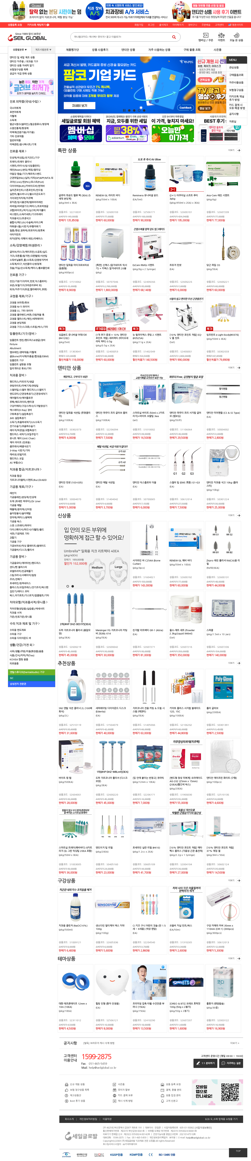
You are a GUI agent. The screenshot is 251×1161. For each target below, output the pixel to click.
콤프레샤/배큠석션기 (20, 446)
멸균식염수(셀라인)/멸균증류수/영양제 (29, 124)
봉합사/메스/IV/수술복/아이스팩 (26, 222)
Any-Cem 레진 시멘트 (218, 195)
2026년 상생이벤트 (127, 129)
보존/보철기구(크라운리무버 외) (26, 285)
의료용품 (14, 663)
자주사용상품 (236, 82)
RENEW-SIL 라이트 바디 (108, 195)
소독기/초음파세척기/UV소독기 (26, 422)
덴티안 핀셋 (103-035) (71, 482)
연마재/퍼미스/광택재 (21, 517)
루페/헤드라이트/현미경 (22, 402)
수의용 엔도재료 (18, 630)
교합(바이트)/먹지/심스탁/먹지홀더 (28, 210)
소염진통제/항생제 (19, 128)
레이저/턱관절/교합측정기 (23, 430)
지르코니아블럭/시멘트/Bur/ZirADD (28, 480)
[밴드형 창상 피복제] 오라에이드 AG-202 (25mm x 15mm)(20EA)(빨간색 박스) (186, 781)
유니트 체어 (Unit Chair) (22, 438)
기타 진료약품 (17, 136)
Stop (124, 110)
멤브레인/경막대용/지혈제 (23, 352)
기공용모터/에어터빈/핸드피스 (25, 563)
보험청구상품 (236, 90)
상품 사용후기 (100, 49)
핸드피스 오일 (17, 458)
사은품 (217, 49)
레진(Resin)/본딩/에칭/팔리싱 (25, 170)
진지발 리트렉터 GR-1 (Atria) (148, 630)
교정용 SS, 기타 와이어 (21, 311)
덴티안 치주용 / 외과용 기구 (24, 61)
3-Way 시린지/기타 (20, 450)
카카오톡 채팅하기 (36, 25)
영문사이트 (237, 25)
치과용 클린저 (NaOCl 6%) (73, 925)
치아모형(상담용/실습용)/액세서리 (27, 609)
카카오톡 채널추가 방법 (236, 98)
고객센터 (219, 25)
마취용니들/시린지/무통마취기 (25, 226)
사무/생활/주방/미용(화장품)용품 (26, 651)
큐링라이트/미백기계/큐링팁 (24, 386)
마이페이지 (178, 25)
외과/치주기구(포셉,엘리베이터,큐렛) (28, 289)
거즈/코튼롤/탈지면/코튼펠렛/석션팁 (28, 256)
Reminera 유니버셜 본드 (145, 195)
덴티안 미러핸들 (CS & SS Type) (223, 413)
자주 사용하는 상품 (159, 49)
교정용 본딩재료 (18, 323)
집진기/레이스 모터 (19, 591)
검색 (174, 37)
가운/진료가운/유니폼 (21, 617)
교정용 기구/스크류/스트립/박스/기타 (29, 327)
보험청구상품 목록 (19, 69)
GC (11, 678)
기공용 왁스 (15, 521)
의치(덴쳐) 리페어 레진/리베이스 (26, 238)
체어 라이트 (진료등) (20, 442)
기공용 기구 (15, 542)
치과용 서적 (15, 613)
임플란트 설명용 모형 (20, 364)
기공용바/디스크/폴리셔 (22, 550)
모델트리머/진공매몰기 (21, 571)
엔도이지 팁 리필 (104, 847)
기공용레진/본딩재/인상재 (23, 497)
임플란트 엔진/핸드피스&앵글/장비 (27, 340)
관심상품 (234, 67)
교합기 (13, 538)
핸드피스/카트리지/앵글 (22, 382)
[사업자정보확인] (203, 1127)
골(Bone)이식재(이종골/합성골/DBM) (29, 356)
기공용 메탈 (15, 505)
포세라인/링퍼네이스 (20, 583)
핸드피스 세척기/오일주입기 (24, 434)
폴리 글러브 (212, 708)
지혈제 (13, 116)
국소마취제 (15, 108)
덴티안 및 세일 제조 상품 (22, 57)
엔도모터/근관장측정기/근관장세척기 (28, 394)
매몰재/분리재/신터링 (21, 509)
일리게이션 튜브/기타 (20, 368)
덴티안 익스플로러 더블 (144, 482)
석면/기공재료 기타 (19, 533)
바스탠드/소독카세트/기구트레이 (26, 214)
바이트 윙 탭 (65, 778)
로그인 (151, 25)
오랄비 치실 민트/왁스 (181, 925)
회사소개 (69, 1119)
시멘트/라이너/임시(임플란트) (25, 166)
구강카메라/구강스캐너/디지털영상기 (28, 406)
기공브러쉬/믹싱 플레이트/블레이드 (28, 546)
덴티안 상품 (128, 49)
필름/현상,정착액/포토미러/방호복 (27, 230)
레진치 (13, 493)
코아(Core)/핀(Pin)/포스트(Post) (27, 182)
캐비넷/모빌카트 (18, 454)
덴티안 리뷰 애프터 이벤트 (218, 129)
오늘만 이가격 (173, 129)
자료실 (232, 121)
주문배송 (206, 25)
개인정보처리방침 (88, 1119)
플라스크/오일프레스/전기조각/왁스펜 (29, 587)
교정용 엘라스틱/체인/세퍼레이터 (27, 319)
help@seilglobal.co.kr (198, 1137)
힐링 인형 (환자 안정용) (107, 1003)
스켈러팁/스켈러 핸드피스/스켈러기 (28, 390)
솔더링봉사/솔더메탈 (20, 513)
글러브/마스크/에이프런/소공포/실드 (28, 252)
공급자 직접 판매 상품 (21, 73)
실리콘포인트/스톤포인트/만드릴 (26, 190)
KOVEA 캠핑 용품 (19, 659)
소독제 (13, 120)
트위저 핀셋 (175, 265)
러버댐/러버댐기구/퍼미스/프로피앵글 (29, 206)
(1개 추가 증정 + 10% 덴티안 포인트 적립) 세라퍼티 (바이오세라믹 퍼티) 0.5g (112, 338)
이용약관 (107, 1119)
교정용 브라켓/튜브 (19, 302)
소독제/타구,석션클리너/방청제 (25, 264)
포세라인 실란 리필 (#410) (146, 847)
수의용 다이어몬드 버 (20, 638)
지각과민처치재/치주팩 (21, 198)
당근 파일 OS (213, 265)
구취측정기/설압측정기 (21, 414)
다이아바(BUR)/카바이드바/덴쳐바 (27, 186)
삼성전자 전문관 (18, 684)
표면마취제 (15, 112)
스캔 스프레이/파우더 (20, 525)
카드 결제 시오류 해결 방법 (237, 107)
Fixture (13, 344)
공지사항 (234, 114)
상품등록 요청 (15, 25)
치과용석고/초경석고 (20, 218)
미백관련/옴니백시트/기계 (23, 144)
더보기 (231, 150)
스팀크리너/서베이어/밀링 (23, 575)
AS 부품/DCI (16, 462)
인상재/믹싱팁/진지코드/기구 (25, 158)
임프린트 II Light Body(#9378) (223, 335)
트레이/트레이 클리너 (20, 162)
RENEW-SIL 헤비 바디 (181, 560)
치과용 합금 (15, 476)
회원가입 (139, 25)
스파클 (210, 630)
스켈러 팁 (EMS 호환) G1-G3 (185, 482)
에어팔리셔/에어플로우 (21, 398)
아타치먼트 (15, 234)
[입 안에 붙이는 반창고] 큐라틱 (148, 778)
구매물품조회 (236, 75)
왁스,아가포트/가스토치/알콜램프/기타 (29, 595)
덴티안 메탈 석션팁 (105, 482)
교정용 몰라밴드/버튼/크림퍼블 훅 (27, 315)
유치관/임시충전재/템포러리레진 (26, 202)
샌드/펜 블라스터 (18, 567)
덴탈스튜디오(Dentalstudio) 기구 (27, 672)
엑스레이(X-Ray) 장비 (21, 410)
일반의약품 (15, 140)
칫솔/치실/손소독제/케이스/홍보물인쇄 (29, 268)
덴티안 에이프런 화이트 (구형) (222, 778)
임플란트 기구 (17, 360)
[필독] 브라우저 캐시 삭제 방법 (98, 1043)
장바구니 (192, 25)
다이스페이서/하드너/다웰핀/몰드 (27, 529)
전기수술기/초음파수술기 (22, 426)
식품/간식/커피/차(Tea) (22, 655)
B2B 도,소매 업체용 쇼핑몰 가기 (221, 1119)
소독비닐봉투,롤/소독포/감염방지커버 (29, 260)
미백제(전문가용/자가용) (22, 132)
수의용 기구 (15, 634)
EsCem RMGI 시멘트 (143, 265)
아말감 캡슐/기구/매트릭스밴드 (25, 174)
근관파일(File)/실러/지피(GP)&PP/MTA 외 (31, 178)
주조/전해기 (16, 579)
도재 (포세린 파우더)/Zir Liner (25, 501)
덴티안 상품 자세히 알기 (22, 65)
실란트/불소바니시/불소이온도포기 (27, 194)
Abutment (15, 348)
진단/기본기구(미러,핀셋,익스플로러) (28, 281)
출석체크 (163, 25)
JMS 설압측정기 (18, 418)
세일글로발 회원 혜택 (81, 129)
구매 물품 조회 (192, 49)
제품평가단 (72, 49)
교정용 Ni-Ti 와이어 (19, 307)
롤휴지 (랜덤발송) (215, 1003)
